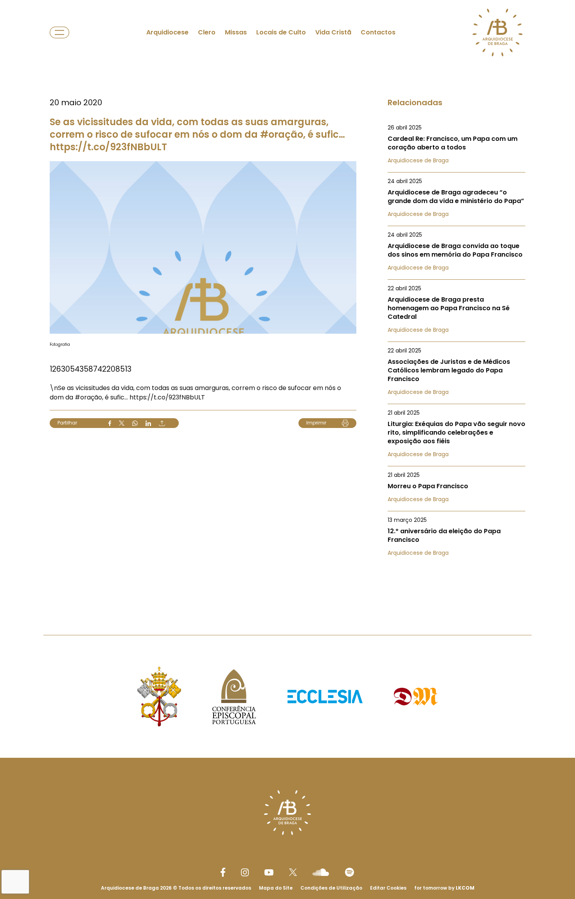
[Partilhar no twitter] (121, 423)
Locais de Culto (281, 32)
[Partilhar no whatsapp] (135, 423)
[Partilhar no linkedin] (148, 423)
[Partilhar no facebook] (109, 423)
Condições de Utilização (331, 888)
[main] (287, 302)
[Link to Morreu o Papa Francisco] (456, 487)
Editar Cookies (388, 888)
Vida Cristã (333, 32)
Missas (236, 32)
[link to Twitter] (293, 872)
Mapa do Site (276, 888)
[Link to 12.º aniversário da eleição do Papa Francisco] (456, 536)
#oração (88, 397)
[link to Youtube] (268, 872)
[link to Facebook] (223, 872)
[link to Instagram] (245, 872)
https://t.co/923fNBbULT (167, 397)
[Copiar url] (162, 423)
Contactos (378, 32)
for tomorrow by (444, 888)
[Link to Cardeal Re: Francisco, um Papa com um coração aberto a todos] (456, 144)
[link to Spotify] (349, 872)
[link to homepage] (498, 32)
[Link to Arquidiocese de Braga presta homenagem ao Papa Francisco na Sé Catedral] (456, 309)
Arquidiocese (167, 32)
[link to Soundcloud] (321, 872)
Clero (207, 32)
